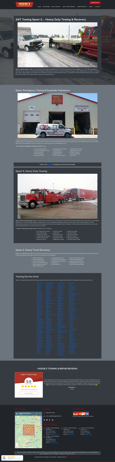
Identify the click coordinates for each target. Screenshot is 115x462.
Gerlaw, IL (48, 313)
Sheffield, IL (72, 298)
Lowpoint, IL (61, 289)
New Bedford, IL (61, 326)
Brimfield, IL (40, 314)
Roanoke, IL (72, 286)
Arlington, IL (40, 298)
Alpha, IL (39, 289)
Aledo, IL (39, 286)
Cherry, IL (39, 329)
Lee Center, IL (61, 282)
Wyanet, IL (71, 350)
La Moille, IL (49, 346)
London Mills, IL (61, 286)
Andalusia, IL (40, 294)
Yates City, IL (72, 353)
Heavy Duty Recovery (41, 452)
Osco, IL (59, 340)
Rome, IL (71, 290)
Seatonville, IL (72, 295)
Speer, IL (71, 306)
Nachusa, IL (60, 321)
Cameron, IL (40, 321)
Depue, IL (39, 348)
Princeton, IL (61, 348)
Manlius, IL (60, 297)
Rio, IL (70, 284)
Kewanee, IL (49, 340)
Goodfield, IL (49, 319)
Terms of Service (70, 457)
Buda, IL (39, 316)
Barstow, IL (39, 305)
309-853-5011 (54, 434)
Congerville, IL (40, 337)
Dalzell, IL (39, 343)
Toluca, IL (71, 321)
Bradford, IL (39, 313)
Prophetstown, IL (62, 351)
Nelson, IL (60, 322)
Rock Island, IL (72, 289)
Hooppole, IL (49, 337)
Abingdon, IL (40, 282)
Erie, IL (47, 295)
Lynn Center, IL (61, 292)
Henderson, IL (49, 330)
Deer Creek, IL (40, 345)
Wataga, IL (71, 342)
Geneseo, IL (49, 311)
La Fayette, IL (49, 345)
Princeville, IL (61, 350)
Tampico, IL (72, 316)
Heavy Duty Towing (31, 452)
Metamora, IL (61, 308)
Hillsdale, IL (48, 335)
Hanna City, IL (49, 326)
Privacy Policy (78, 457)
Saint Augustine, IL (73, 294)
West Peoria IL (72, 345)
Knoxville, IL (49, 343)
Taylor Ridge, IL (72, 318)
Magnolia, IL (60, 294)
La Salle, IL (48, 350)
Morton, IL (60, 318)
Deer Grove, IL (40, 346)
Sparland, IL (72, 305)
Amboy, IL (39, 292)
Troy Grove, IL (72, 327)
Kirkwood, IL (49, 342)
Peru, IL (59, 342)
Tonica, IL (71, 322)
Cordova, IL (39, 338)
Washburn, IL (72, 338)
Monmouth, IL (61, 314)
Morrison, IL (60, 316)
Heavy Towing (55, 6)
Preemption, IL (61, 346)
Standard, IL (72, 311)
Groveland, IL (49, 322)
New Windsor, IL (62, 327)
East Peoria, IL (49, 286)
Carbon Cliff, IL (40, 324)
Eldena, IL (48, 290)
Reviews (68, 453)
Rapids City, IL (61, 354)
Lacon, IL (48, 351)
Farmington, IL (49, 300)
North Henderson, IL (62, 330)
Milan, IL (60, 310)
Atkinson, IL (40, 302)
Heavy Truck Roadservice (52, 452)
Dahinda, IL (39, 342)
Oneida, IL (60, 335)
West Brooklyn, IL (73, 343)
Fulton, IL (48, 305)
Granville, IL (49, 321)
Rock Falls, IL (72, 287)
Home (39, 6)
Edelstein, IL (49, 287)
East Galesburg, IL (50, 282)
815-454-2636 (54, 442)
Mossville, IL (61, 319)
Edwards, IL (48, 289)
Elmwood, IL (49, 294)
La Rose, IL (48, 348)
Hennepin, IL (49, 332)
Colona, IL (39, 334)
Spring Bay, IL (72, 308)
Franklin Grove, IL (50, 303)
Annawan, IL (40, 297)
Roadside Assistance (82, 452)
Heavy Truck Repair (69, 6)
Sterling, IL (71, 313)
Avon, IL (39, 303)
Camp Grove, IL (40, 322)
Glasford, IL (48, 318)
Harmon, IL (48, 327)
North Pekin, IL (61, 332)
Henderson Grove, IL (51, 329)
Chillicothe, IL (40, 330)
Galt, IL (47, 308)
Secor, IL (71, 297)
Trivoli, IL (71, 326)
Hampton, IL (49, 324)
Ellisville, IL (48, 292)
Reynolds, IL (72, 282)
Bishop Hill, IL (40, 311)
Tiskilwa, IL (72, 319)
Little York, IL (61, 284)
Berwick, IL (39, 310)
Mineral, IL (60, 311)
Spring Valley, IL (73, 310)
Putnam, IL (60, 353)
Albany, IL (39, 284)
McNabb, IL (60, 305)
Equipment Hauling (48, 453)
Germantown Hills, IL (51, 314)
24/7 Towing (46, 6)
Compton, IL (40, 335)
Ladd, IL (48, 353)
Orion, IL (60, 338)
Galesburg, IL (49, 306)
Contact (97, 6)
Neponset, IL (61, 324)
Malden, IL (60, 295)
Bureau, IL (39, 318)
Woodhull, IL (72, 348)
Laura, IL (48, 354)
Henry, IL (48, 334)
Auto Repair (55, 453)
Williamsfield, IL (73, 346)
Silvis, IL (71, 302)
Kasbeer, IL (48, 338)
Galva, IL (48, 310)
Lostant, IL (60, 287)
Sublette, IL (71, 314)
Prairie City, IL (61, 345)
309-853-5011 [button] (95, 2)
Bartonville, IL (40, 306)
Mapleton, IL (61, 298)
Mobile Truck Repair (73, 452)
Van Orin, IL (72, 330)
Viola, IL (71, 335)
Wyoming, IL (72, 351)
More (90, 6)
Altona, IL (39, 290)
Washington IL (72, 340)
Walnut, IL (71, 337)
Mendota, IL (60, 306)
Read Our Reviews (29, 393)
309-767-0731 (71, 434)
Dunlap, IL (39, 353)
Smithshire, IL (72, 303)
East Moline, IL (49, 284)
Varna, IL (71, 332)
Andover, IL (39, 295)
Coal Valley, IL (40, 332)
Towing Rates (62, 453)
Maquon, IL (60, 300)
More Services (81, 6)
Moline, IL (60, 313)
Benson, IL (39, 308)
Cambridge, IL (40, 319)
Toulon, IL (71, 324)
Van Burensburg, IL (73, 329)
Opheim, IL (60, 337)
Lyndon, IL (60, 290)
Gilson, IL (48, 316)
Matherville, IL (61, 303)
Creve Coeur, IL (40, 340)
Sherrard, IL (71, 300)
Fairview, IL (48, 298)
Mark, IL (59, 302)
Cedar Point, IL (40, 327)
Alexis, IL (39, 287)
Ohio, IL (59, 334)
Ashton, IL (39, 300)
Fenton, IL (48, 302)
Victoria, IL (71, 334)
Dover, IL (39, 351)
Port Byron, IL (61, 343)
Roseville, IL (72, 292)
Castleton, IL (40, 326)
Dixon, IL (39, 350)
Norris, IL (60, 329)
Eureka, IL (48, 297)
